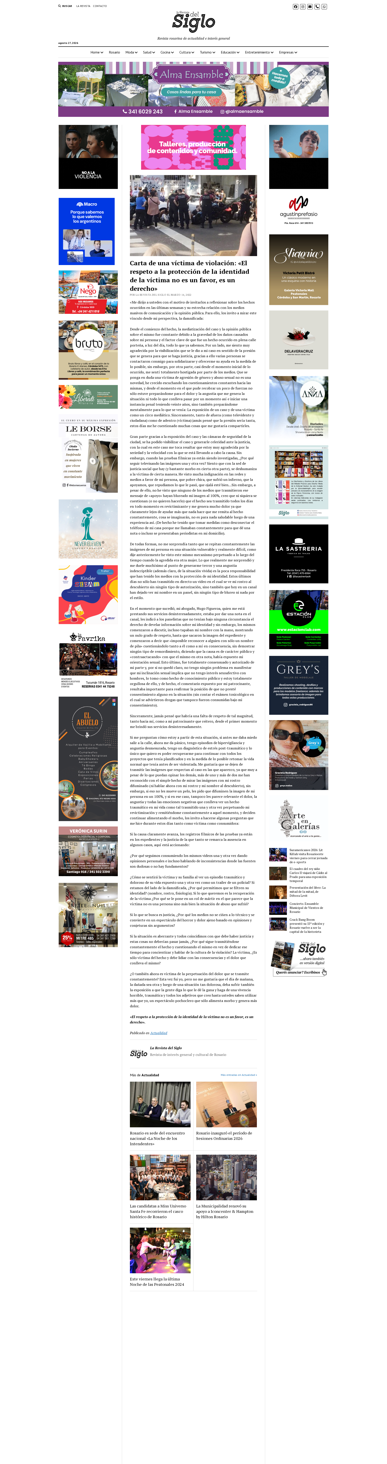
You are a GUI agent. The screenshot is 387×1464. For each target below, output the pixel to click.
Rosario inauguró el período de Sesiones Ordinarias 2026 (224, 1135)
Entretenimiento (257, 52)
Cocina (165, 52)
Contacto (100, 6)
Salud (147, 52)
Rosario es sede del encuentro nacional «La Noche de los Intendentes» (157, 1138)
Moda (129, 52)
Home (95, 52)
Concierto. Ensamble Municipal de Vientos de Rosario (306, 908)
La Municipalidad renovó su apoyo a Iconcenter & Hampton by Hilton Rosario (224, 1211)
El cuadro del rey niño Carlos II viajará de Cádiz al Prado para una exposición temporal (308, 875)
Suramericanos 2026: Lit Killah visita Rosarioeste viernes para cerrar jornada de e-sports (308, 856)
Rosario (114, 52)
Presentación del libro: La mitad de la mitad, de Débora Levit (308, 892)
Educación (228, 52)
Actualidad (158, 1032)
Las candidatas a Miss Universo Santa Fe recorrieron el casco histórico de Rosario (158, 1211)
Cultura (185, 52)
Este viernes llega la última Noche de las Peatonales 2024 (157, 1281)
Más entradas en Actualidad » (239, 1075)
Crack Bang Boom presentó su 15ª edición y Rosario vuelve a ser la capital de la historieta (307, 926)
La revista (83, 6)
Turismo (206, 52)
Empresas (286, 52)
